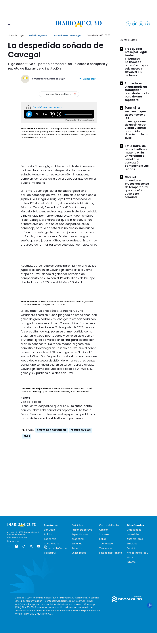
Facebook (9, 546)
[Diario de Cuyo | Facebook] (128, 24)
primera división (81, 430)
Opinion (103, 530)
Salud (102, 539)
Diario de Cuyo (16, 35)
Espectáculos (80, 534)
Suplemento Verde (55, 548)
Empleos (132, 543)
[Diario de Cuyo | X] (141, 24)
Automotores (135, 539)
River (27, 436)
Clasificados (134, 530)
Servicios (132, 548)
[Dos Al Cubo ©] (127, 601)
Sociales (104, 534)
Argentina (78, 539)
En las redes (79, 553)
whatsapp (46, 546)
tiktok (24, 546)
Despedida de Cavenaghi (51, 430)
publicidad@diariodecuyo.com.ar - (65, 604)
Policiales (77, 525)
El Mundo (77, 543)
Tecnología (106, 543)
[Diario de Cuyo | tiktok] (147, 24)
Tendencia (105, 548)
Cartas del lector (109, 525)
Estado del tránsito (110, 553)
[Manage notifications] (149, 605)
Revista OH (50, 553)
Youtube (38, 546)
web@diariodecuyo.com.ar (70, 600)
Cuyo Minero (51, 543)
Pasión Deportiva (82, 530)
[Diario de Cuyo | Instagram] (135, 24)
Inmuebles (133, 534)
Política (48, 534)
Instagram (16, 546)
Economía (50, 539)
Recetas (77, 548)
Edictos (131, 562)
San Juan (49, 530)
